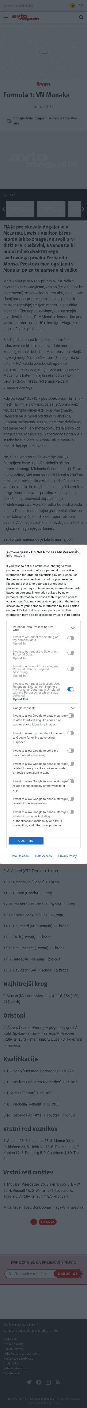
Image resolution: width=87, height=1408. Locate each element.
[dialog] (43, 704)
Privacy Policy (67, 856)
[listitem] (43, 628)
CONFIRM (26, 840)
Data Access (43, 856)
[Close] (79, 553)
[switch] (70, 638)
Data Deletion (20, 856)
